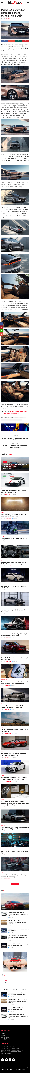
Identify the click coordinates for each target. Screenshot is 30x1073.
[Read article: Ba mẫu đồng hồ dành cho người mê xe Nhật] (15, 988)
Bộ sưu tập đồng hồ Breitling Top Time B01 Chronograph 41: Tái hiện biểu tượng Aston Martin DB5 (13, 903)
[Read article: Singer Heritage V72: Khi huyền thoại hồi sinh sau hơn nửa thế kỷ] (15, 1058)
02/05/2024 (18, 19)
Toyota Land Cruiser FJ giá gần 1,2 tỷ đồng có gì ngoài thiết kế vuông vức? (14, 927)
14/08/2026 (15, 930)
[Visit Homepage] (15, 2)
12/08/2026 (15, 978)
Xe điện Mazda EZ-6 (16, 419)
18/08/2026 (15, 781)
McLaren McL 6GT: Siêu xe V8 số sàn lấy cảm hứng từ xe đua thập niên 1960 (13, 754)
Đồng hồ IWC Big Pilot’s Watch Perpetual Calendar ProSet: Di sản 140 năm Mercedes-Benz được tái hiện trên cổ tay (15, 803)
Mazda (16, 417)
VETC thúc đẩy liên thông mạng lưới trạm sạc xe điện (14, 852)
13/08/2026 (14, 954)
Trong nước (4, 924)
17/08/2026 (13, 831)
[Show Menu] (2, 2)
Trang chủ (3, 7)
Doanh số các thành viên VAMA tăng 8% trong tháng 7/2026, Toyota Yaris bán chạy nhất (14, 1021)
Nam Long (9, 468)
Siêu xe (3, 488)
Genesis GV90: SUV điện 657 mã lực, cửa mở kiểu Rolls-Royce (13, 587)
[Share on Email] (11, 41)
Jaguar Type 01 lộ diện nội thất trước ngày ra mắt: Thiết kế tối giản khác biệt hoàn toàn (13, 975)
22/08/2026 (13, 590)
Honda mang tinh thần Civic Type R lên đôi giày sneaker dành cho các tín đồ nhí (14, 635)
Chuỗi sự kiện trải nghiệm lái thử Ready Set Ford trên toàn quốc (14, 730)
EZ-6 (12, 417)
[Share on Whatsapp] (18, 41)
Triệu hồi (3, 560)
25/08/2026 (14, 468)
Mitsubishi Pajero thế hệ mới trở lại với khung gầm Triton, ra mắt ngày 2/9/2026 (13, 515)
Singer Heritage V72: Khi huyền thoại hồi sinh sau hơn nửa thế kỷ (14, 1069)
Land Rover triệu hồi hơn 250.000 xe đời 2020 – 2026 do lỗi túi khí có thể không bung (14, 563)
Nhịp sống (4, 631)
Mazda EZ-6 (22, 417)
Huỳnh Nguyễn (9, 19)
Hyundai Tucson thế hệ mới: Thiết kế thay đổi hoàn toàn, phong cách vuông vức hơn (13, 706)
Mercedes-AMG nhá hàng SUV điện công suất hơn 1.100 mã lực (14, 1045)
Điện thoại (4, 679)
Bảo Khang (7, 494)
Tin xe (4, 462)
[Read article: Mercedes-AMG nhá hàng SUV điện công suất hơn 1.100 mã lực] (15, 1034)
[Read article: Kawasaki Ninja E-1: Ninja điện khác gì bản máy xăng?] (15, 527)
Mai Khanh (7, 637)
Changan (6, 417)
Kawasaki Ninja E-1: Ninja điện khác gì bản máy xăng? (14, 539)
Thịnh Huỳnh (7, 954)
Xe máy (3, 536)
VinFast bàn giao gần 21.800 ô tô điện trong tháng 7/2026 (13, 951)
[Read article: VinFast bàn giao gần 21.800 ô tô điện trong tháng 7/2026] (15, 940)
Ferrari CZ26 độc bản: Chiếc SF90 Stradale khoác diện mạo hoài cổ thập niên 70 (15, 828)
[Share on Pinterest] (25, 41)
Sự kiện (3, 727)
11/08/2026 (13, 1048)
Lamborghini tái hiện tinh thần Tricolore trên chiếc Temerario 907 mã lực (13, 491)
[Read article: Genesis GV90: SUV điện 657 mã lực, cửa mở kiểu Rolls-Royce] (15, 575)
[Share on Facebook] (4, 41)
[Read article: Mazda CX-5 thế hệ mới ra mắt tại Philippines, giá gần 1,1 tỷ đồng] (15, 647)
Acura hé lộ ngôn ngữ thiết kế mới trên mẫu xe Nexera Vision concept (14, 611)
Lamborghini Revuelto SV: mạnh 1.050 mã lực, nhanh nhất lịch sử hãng (14, 876)
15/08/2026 (13, 878)
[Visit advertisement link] (15, 427)
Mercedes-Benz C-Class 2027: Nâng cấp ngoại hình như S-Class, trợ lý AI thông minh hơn (14, 778)
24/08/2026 (15, 518)
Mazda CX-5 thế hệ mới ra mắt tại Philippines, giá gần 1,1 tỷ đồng (14, 658)
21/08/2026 (13, 613)
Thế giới (11, 7)
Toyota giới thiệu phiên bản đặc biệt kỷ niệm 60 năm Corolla (15, 465)
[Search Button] (28, 2)
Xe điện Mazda (5, 419)
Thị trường (4, 948)
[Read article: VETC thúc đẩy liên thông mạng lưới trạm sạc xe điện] (15, 840)
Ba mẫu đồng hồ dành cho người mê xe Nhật (13, 999)
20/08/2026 (15, 661)
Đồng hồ (3, 799)
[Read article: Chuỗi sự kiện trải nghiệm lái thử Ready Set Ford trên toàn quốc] (15, 719)
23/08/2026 (15, 566)
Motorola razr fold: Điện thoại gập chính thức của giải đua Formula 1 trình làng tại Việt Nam (14, 682)
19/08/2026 (13, 709)
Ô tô (7, 7)
